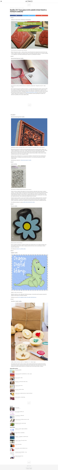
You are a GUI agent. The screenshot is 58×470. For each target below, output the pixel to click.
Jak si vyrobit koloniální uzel (19, 411)
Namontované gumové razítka (31, 92)
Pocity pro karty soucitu (19, 385)
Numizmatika (17, 407)
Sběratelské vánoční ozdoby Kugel (20, 423)
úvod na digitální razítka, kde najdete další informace (27, 297)
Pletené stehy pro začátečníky (19, 432)
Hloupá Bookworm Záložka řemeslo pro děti (22, 419)
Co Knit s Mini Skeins (18, 444)
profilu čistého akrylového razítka (29, 202)
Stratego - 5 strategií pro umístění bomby (21, 436)
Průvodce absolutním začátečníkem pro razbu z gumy (23, 373)
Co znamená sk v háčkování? (19, 415)
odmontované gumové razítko (26, 160)
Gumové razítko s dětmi (19, 377)
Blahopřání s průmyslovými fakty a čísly (21, 381)
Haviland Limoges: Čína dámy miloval (21, 440)
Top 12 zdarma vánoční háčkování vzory (21, 448)
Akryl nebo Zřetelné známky (19, 389)
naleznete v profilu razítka (21, 248)
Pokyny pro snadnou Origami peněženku (21, 428)
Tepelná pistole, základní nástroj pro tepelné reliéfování (23, 393)
